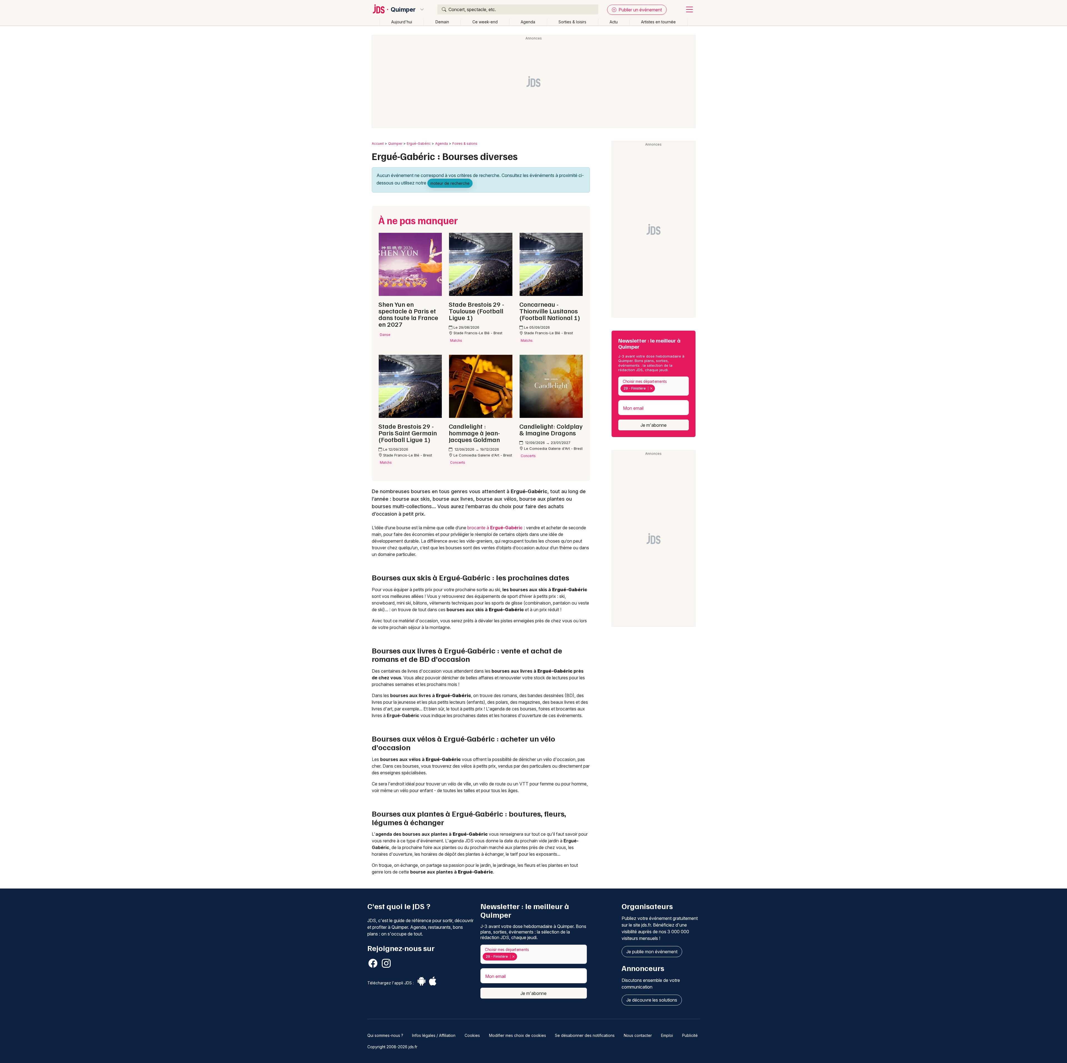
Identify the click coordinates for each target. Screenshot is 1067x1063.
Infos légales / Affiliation (433, 1035)
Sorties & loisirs (572, 21)
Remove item (651, 388)
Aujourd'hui (401, 21)
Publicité (690, 1035)
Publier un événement (639, 10)
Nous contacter (638, 1035)
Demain (442, 21)
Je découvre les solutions (651, 1000)
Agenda (528, 21)
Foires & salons (464, 143)
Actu (614, 21)
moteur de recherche (450, 183)
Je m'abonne (653, 425)
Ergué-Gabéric (419, 143)
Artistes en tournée (658, 21)
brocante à (495, 527)
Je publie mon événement (651, 951)
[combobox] (653, 386)
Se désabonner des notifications (585, 1035)
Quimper (403, 9)
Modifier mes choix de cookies (517, 1035)
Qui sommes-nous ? (385, 1035)
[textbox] (657, 388)
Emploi (667, 1035)
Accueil (378, 143)
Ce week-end (485, 21)
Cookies (472, 1035)
